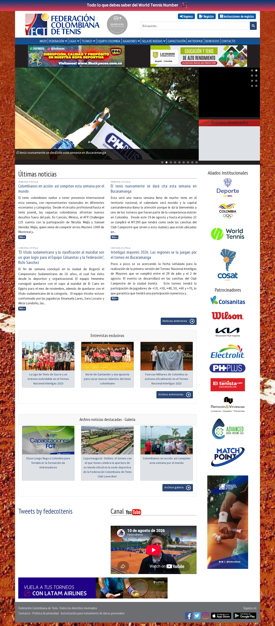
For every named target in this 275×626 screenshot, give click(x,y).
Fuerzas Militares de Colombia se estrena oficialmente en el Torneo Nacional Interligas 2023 (166, 378)
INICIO (43, 41)
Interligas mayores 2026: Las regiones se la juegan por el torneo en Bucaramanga (154, 254)
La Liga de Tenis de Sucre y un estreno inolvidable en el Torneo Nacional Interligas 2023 (48, 378)
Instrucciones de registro (238, 16)
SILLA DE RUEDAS (152, 41)
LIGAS (72, 41)
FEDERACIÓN (56, 41)
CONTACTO (228, 41)
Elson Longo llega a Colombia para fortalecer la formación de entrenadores (48, 462)
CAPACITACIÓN (177, 41)
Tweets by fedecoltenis (45, 511)
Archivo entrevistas (171, 394)
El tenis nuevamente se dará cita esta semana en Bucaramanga (154, 188)
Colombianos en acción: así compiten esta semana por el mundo (61, 188)
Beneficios (212, 41)
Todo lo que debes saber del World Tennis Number (132, 5)
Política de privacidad (45, 613)
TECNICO (86, 41)
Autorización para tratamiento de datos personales (93, 613)
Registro (208, 16)
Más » (22, 237)
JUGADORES (130, 41)
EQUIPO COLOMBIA (109, 41)
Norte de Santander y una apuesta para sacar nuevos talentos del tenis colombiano (107, 378)
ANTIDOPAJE (195, 41)
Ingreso (188, 16)
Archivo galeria (174, 487)
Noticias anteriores (175, 321)
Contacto (24, 613)
